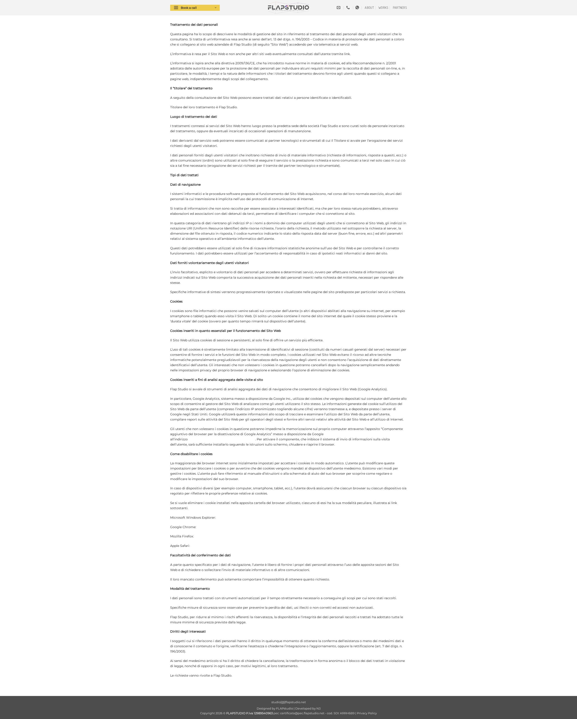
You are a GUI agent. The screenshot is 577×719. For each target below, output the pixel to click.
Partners (400, 7)
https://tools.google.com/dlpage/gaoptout (222, 439)
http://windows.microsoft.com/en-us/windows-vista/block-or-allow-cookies (275, 518)
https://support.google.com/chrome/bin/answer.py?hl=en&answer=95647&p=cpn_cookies (266, 527)
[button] (195, 8)
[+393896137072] (348, 7)
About (369, 7)
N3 (318, 708)
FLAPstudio (284, 708)
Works (383, 7)
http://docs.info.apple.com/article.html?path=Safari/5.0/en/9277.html (244, 546)
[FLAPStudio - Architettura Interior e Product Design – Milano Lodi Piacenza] (288, 8)
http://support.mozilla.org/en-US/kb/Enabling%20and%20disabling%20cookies (256, 536)
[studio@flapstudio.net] (339, 7)
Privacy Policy (367, 713)
